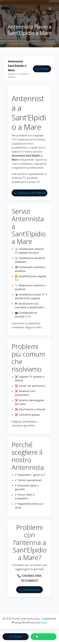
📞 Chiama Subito (29, 589)
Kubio (43, 622)
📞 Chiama (42, 69)
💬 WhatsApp (43, 636)
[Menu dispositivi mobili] (50, 8)
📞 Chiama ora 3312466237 (30, 193)
